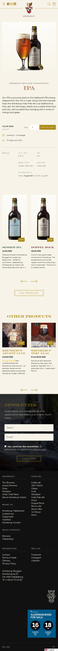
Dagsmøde (7, 516)
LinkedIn (35, 560)
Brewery (6, 536)
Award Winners (9, 485)
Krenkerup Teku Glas (41, 352)
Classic (34, 488)
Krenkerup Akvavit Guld (13, 352)
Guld (33, 491)
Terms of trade (9, 557)
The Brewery (8, 482)
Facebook (36, 554)
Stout (34, 500)
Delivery (6, 560)
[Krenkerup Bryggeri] (51, 606)
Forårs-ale (36, 482)
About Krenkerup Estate (14, 497)
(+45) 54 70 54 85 (13, 580)
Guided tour (8, 513)
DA (3, 647)
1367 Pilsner (37, 485)
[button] (24, 281)
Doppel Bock (42, 247)
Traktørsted (7, 539)
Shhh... (34, 515)
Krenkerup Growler (11, 522)
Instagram (36, 557)
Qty (26, 127)
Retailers (6, 491)
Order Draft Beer (10, 494)
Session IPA (12, 247)
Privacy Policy (9, 563)
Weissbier (36, 494)
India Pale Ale (38, 497)
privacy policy (40, 449)
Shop (4, 488)
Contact (6, 554)
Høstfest (6, 519)
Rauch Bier (36, 509)
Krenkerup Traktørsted (13, 511)
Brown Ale (36, 506)
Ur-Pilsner (36, 512)
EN (8, 647)
